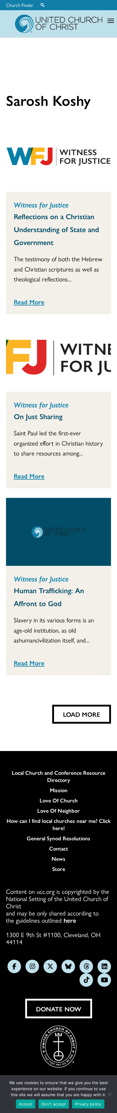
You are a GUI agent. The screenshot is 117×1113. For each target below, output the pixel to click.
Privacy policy (88, 1104)
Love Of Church (59, 800)
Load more (81, 714)
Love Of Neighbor (58, 810)
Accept (26, 1104)
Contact (58, 848)
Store (58, 868)
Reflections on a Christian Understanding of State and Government (56, 229)
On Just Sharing (38, 416)
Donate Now (58, 1008)
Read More (29, 301)
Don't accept (53, 1104)
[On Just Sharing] (58, 358)
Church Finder (19, 5)
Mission (59, 790)
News (58, 858)
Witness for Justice (41, 204)
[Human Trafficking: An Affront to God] (58, 532)
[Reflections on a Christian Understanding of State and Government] (58, 158)
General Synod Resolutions (58, 838)
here (70, 919)
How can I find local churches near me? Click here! (59, 824)
